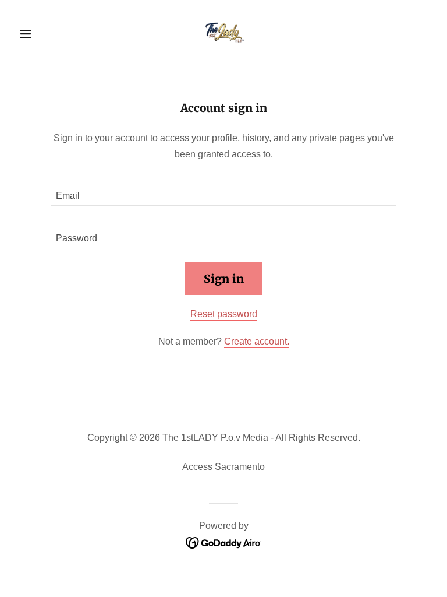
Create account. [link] (256, 341)
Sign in (224, 279)
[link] (223, 32)
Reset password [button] (223, 314)
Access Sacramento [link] (223, 467)
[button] (45, 33)
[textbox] (223, 191)
